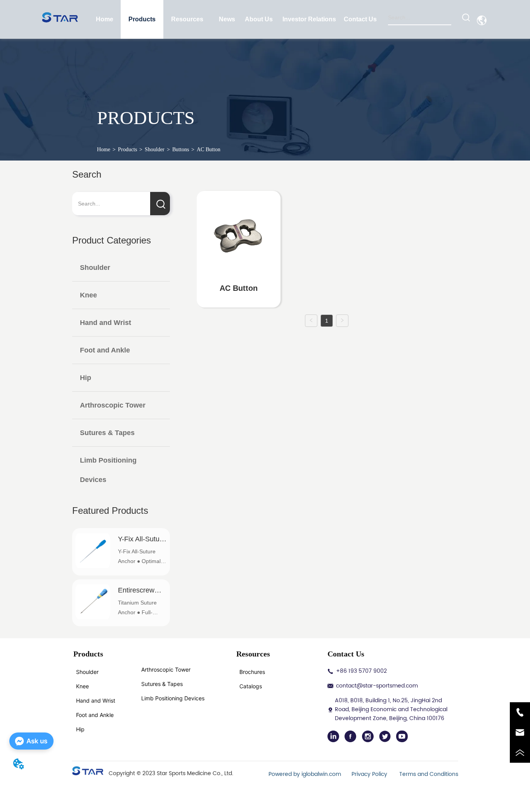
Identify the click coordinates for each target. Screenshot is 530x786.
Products (127, 149)
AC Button (208, 149)
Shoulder (155, 149)
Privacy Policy (370, 774)
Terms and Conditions (428, 774)
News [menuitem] (227, 19)
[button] (142, 19)
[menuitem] (142, 19)
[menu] (233, 19)
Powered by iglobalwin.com (304, 774)
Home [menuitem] (104, 19)
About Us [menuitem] (259, 19)
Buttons (180, 149)
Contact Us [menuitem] (360, 19)
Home (103, 149)
